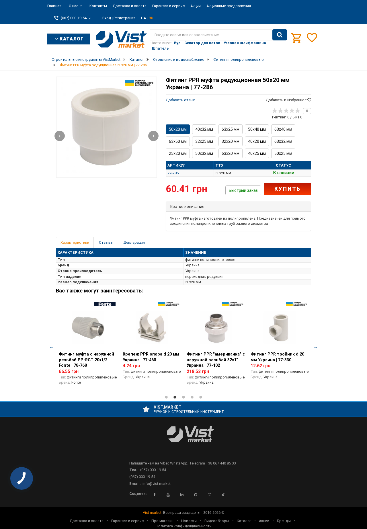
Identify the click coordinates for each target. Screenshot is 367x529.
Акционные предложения (228, 6)
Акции (195, 6)
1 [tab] (166, 397)
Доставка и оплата (130, 6)
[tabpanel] (88, 346)
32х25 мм (204, 141)
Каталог (244, 521)
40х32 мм (204, 129)
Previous (51, 347)
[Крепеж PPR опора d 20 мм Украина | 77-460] (152, 327)
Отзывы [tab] (106, 242)
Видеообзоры (216, 521)
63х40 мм (283, 129)
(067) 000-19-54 (153, 470)
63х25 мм (230, 129)
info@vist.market (156, 483)
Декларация (134, 242)
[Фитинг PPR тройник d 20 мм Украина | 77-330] (280, 327)
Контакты (98, 6)
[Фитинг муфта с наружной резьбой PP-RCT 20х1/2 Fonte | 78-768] (88, 327)
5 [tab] (201, 397)
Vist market (152, 512)
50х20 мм (178, 129)
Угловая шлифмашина (245, 43)
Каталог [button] (71, 39)
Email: (135, 483)
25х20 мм (178, 153)
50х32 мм (204, 153)
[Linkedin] (182, 494)
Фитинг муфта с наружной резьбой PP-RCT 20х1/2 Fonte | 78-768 (86, 360)
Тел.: (133, 470)
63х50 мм (178, 141)
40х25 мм (257, 153)
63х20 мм (230, 153)
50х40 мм (257, 129)
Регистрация (124, 18)
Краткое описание (187, 206)
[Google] (196, 494)
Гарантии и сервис (168, 6)
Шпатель (160, 48)
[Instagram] (209, 494)
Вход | (107, 18)
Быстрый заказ (243, 190)
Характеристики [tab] (74, 242)
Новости (189, 521)
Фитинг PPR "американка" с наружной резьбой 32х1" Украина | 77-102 (216, 360)
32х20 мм (230, 141)
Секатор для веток (202, 43)
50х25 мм (283, 153)
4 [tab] (192, 397)
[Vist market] (183, 438)
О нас (73, 6)
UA (144, 18)
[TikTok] (223, 494)
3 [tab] (183, 397)
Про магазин (162, 521)
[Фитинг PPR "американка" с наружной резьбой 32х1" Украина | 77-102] (216, 327)
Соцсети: (138, 493)
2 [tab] (175, 397)
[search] (279, 35)
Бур (177, 43)
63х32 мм (283, 141)
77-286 (173, 173)
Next (315, 347)
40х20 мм (257, 141)
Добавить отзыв (181, 100)
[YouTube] (168, 494)
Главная (54, 6)
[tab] (238, 206)
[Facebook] (154, 494)
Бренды (284, 521)
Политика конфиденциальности (184, 526)
